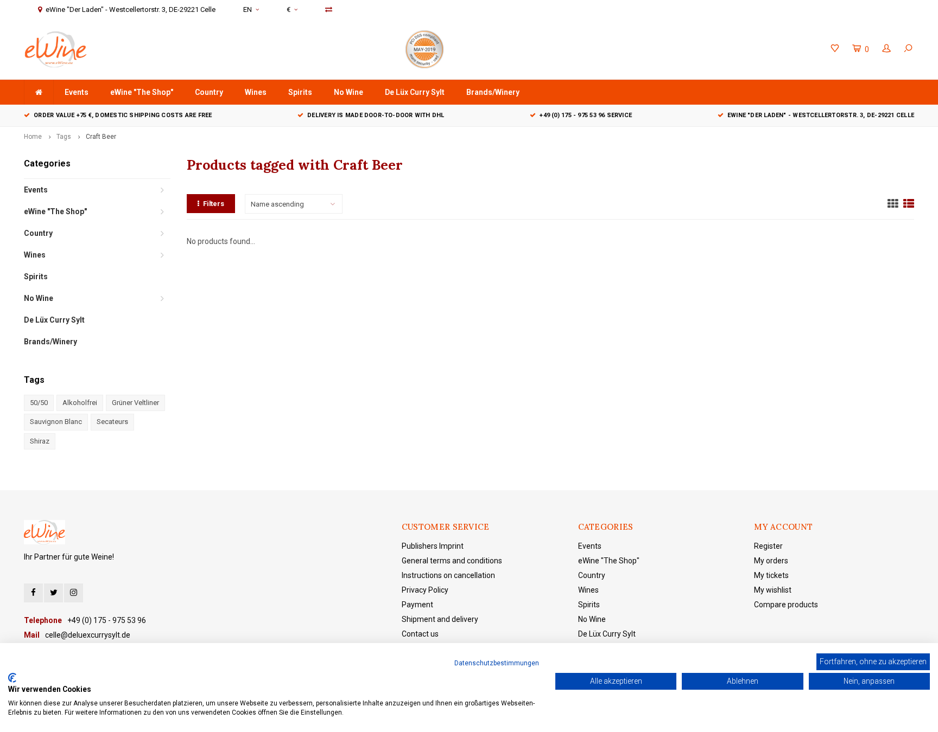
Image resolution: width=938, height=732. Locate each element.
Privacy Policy (425, 590)
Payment (417, 604)
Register (768, 546)
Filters (213, 204)
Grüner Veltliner (135, 403)
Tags (63, 136)
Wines (256, 92)
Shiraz (39, 441)
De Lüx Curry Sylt (415, 92)
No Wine (348, 92)
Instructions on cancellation (448, 575)
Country (209, 92)
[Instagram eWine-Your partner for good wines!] (73, 592)
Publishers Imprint (433, 546)
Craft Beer (101, 136)
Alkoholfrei (79, 403)
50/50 (39, 403)
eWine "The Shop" (141, 92)
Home (33, 136)
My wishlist (772, 590)
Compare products (786, 604)
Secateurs (112, 422)
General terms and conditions (452, 560)
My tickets (771, 575)
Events (76, 92)
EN (247, 9)
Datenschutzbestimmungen (496, 663)
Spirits (300, 92)
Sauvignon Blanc (56, 422)
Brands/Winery (492, 92)
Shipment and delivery (440, 619)
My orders (771, 560)
